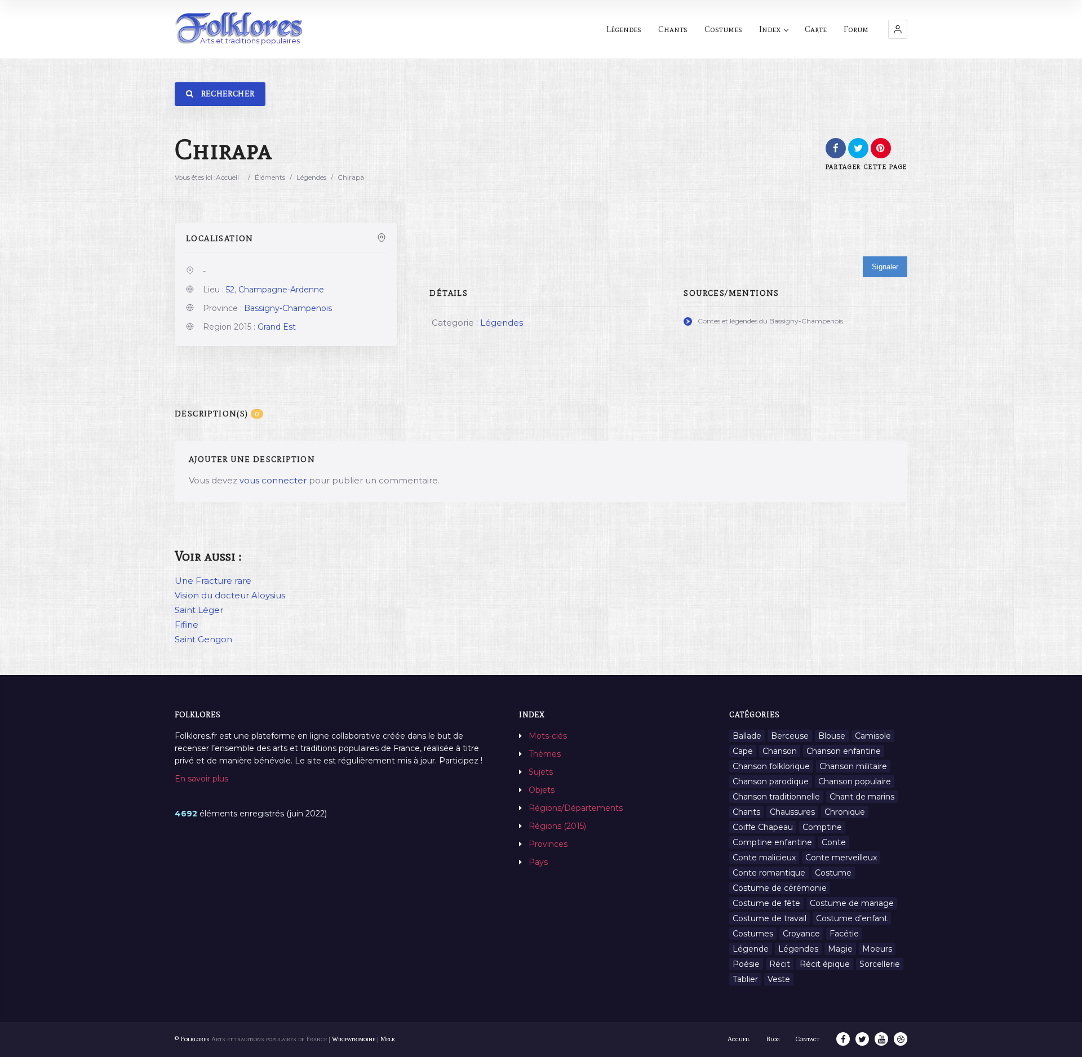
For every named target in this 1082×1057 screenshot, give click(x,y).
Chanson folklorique (771, 766)
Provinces (548, 844)
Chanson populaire (854, 781)
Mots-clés (548, 736)
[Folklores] (239, 29)
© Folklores (192, 1039)
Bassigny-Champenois (288, 308)
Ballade (747, 736)
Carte (816, 29)
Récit (779, 964)
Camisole (873, 736)
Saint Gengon (203, 639)
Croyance (801, 934)
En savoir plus (201, 779)
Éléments (270, 177)
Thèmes (545, 754)
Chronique (844, 812)
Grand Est (277, 327)
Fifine (186, 624)
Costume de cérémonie (780, 888)
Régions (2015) (557, 826)
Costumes (723, 29)
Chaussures (792, 812)
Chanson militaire (853, 766)
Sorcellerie (879, 964)
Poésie (746, 964)
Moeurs (877, 949)
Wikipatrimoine (353, 1039)
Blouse (831, 736)
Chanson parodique (771, 781)
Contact (807, 1039)
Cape (743, 751)
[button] (897, 29)
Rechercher (226, 94)
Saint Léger (199, 610)
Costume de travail (769, 918)
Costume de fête (766, 903)
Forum (856, 29)
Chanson (779, 751)
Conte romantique (769, 873)
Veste (779, 979)
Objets (542, 790)
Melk (387, 1039)
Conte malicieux (764, 857)
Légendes (623, 29)
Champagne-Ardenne (281, 290)
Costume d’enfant (852, 918)
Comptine (822, 827)
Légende (751, 949)
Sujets (541, 772)
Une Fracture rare (213, 580)
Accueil (227, 177)
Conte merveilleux (841, 857)
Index (770, 29)
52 (230, 290)
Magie (840, 949)
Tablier (745, 979)
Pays (538, 862)
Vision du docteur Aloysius (230, 595)
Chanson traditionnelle (776, 797)
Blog (773, 1039)
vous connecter (273, 480)
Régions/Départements (576, 808)
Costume (833, 873)
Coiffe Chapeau (763, 827)
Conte (834, 842)
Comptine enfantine (772, 842)
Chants (673, 29)
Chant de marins (862, 797)
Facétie (844, 934)
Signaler (885, 267)
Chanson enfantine (843, 751)
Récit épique (825, 964)
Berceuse (790, 736)
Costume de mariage (852, 903)
